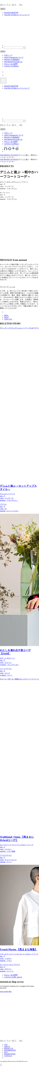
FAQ (5, 1052)
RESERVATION (9, 1054)
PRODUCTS (8, 1048)
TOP (5, 1045)
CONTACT (8, 1056)
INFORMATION (10, 1050)
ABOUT (7, 1046)
